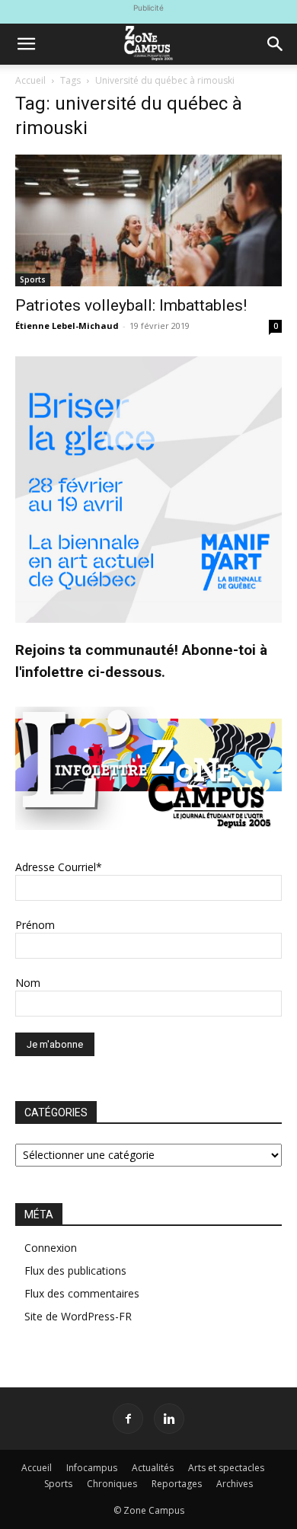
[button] (26, 44)
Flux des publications (75, 1270)
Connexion (50, 1247)
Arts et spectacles (226, 1467)
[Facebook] (128, 1418)
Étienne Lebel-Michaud (67, 325)
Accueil (30, 80)
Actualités (153, 1467)
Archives (234, 1483)
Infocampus (91, 1467)
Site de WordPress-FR (78, 1316)
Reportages (177, 1483)
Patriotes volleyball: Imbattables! (131, 305)
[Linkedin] (169, 1418)
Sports (33, 279)
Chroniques (112, 1483)
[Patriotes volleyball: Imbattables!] (148, 220)
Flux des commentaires (81, 1293)
